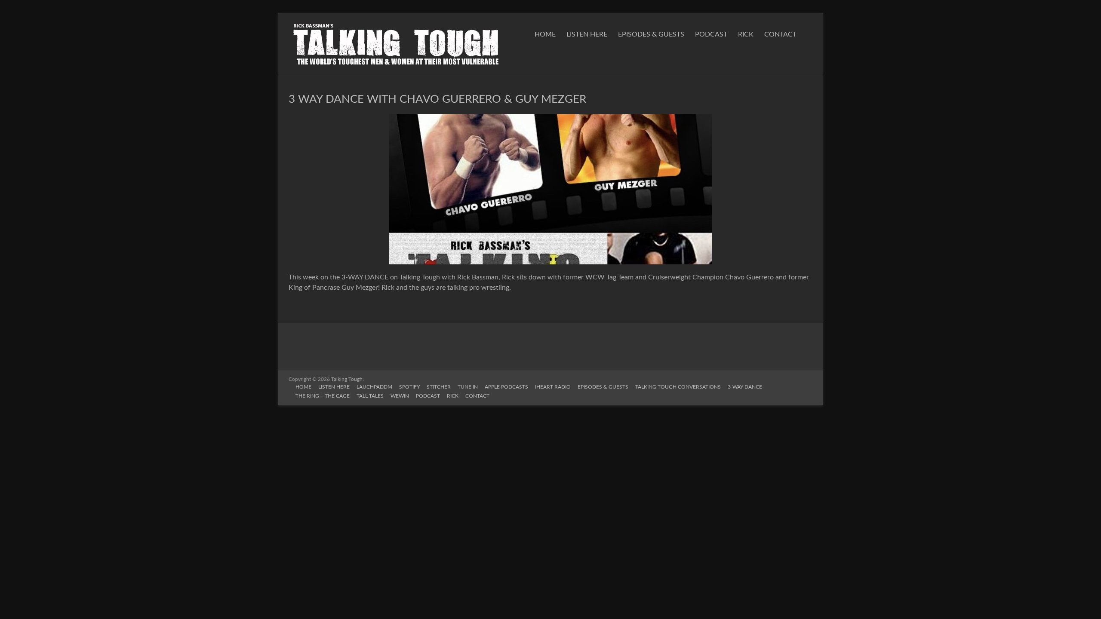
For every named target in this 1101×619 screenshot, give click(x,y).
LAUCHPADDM (374, 386)
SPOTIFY (409, 386)
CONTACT (780, 34)
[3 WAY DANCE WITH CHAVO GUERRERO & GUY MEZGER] (550, 118)
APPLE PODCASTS (506, 386)
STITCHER (439, 386)
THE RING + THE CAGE (322, 395)
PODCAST (711, 34)
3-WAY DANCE (745, 386)
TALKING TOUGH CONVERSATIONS (678, 386)
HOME (545, 34)
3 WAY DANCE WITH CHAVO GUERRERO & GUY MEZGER (437, 99)
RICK (745, 34)
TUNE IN (468, 386)
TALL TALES (370, 395)
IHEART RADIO (553, 386)
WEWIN (400, 395)
